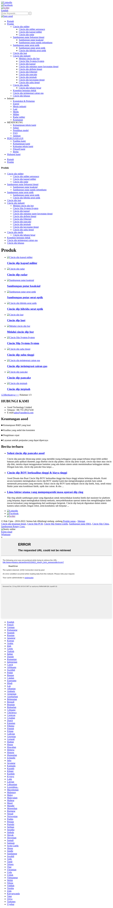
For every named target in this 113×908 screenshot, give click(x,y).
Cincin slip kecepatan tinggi (32, 80)
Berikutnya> (10, 395)
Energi (16, 103)
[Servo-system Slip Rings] (21, 337)
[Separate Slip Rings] (17, 383)
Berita (16, 151)
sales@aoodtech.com (23, 412)
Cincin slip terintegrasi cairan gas (28, 93)
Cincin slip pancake (28, 74)
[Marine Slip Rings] (15, 314)
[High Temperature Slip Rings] (18, 349)
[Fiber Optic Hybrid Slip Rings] (22, 303)
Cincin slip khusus (21, 96)
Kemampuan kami (21, 143)
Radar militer (19, 117)
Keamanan (18, 119)
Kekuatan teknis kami (23, 146)
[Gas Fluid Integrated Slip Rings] (23, 360)
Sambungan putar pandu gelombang (35, 42)
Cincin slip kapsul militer (30, 32)
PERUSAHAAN (15, 138)
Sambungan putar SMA (80, 524)
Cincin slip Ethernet (28, 72)
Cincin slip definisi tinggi (30, 69)
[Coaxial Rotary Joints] (20, 280)
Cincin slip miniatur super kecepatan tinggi (38, 66)
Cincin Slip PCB (35, 524)
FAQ (15, 133)
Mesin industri (19, 106)
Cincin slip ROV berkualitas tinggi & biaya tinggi (37, 472)
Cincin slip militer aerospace (32, 29)
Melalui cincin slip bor (29, 58)
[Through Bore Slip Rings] (18, 326)
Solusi (16, 127)
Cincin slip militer (21, 26)
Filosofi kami (19, 149)
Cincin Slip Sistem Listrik (56, 524)
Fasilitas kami (19, 141)
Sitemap (81, 521)
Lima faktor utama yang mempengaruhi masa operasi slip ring (45, 492)
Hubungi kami (13, 154)
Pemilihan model (21, 130)
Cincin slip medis (21, 85)
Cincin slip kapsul (27, 64)
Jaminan (17, 135)
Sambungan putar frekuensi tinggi (28, 37)
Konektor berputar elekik (24, 90)
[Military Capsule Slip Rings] (20, 257)
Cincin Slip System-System (31, 61)
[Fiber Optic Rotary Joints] (21, 291)
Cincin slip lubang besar (30, 88)
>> (17, 395)
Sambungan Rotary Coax (13, 526)
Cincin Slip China (100, 524)
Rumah (10, 21)
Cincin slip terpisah (28, 77)
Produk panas (69, 521)
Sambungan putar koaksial (31, 40)
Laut (15, 109)
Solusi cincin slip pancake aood (26, 453)
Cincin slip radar (26, 34)
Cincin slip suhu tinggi (29, 82)
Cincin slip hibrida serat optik (32, 50)
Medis (16, 111)
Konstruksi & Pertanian (24, 101)
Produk (10, 24)
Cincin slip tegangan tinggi (13, 524)
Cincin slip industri (21, 56)
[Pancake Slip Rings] (17, 372)
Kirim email (6, 532)
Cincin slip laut (20, 53)
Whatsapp (5, 534)
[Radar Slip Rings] (16, 269)
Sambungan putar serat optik (26, 45)
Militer (16, 114)
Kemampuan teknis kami (24, 125)
